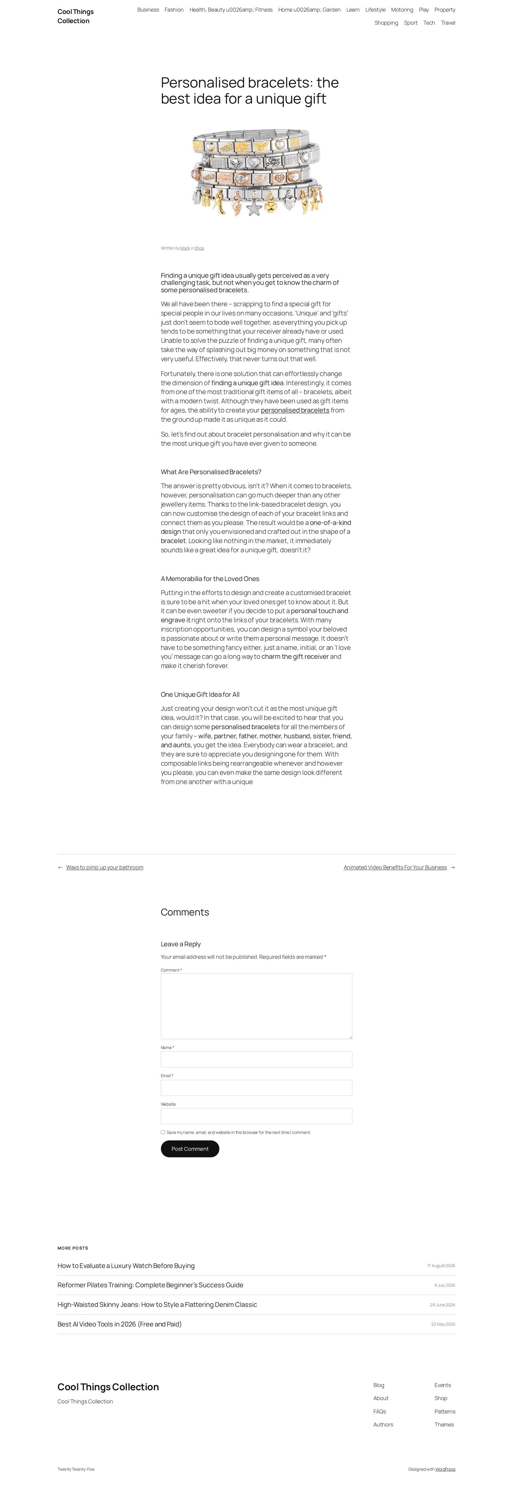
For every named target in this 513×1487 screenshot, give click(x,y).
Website (168, 1104)
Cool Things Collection (76, 16)
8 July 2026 (445, 1285)
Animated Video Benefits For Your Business (395, 867)
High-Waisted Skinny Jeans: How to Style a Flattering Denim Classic (157, 1304)
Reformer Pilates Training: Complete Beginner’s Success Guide (150, 1285)
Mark (185, 248)
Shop (199, 248)
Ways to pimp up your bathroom (104, 867)
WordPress (445, 1469)
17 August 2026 (441, 1265)
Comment (171, 970)
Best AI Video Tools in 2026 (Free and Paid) (120, 1324)
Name (167, 1047)
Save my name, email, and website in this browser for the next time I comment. (239, 1132)
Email (167, 1075)
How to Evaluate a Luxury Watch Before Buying (126, 1265)
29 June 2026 (442, 1304)
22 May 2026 (443, 1324)
